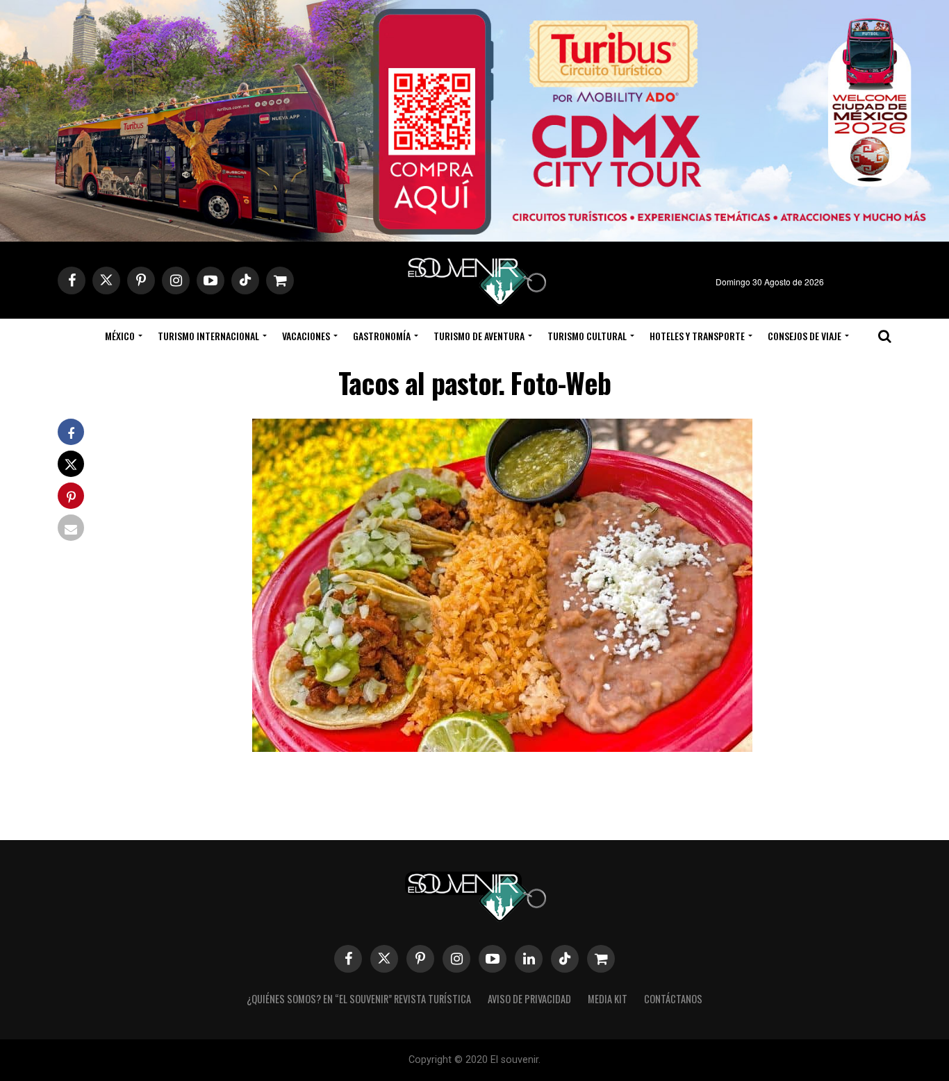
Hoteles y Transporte (697, 335)
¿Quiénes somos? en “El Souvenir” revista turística (359, 998)
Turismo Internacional (208, 335)
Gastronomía (382, 335)
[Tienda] (601, 959)
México (120, 335)
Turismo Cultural (587, 335)
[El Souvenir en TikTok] (565, 959)
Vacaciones (306, 335)
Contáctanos (673, 998)
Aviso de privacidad (529, 998)
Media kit (607, 998)
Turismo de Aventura (479, 335)
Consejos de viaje (804, 335)
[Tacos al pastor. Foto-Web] (502, 747)
